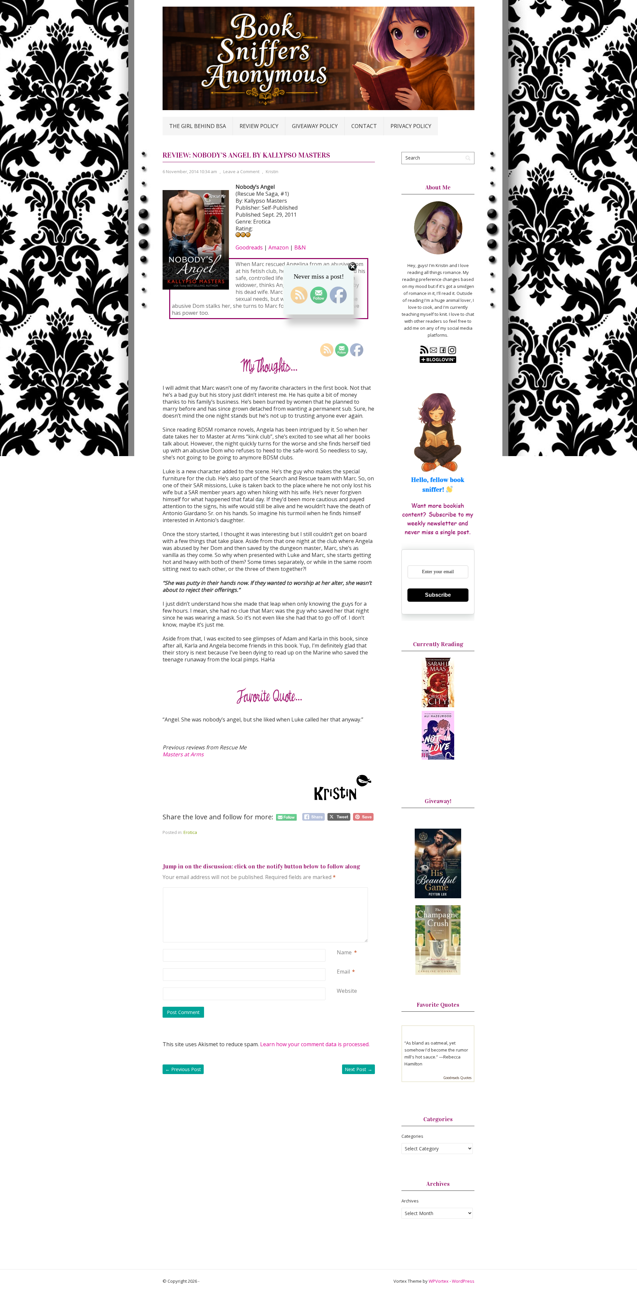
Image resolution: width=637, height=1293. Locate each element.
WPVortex (439, 1281)
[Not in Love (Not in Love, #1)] (438, 758)
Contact (364, 126)
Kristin (272, 171)
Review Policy (259, 126)
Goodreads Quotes (457, 1077)
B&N (300, 247)
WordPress (463, 1281)
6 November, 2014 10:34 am (190, 171)
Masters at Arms (183, 754)
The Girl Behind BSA (197, 126)
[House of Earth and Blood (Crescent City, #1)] (438, 706)
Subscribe (438, 595)
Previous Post (183, 1069)
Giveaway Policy (315, 126)
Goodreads (249, 247)
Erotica (190, 832)
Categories (412, 1136)
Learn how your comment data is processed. (315, 1044)
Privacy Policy (410, 126)
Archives (410, 1201)
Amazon (278, 247)
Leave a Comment (241, 171)
